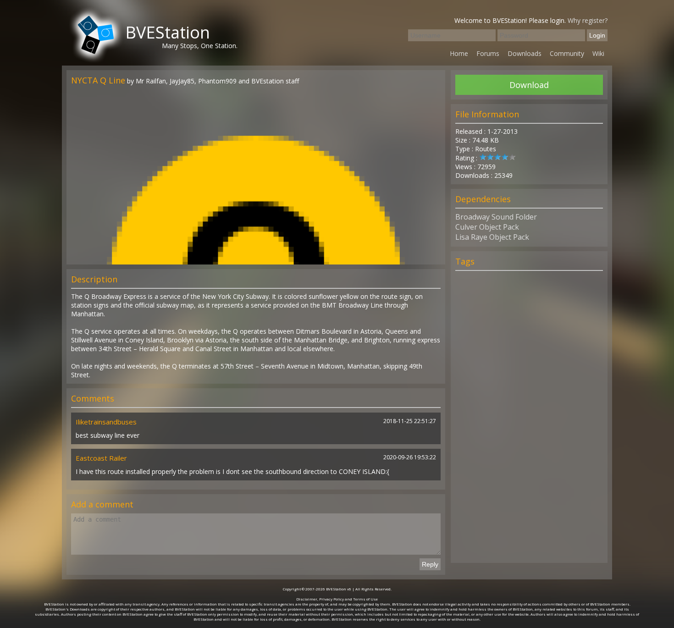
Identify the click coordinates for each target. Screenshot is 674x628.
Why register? (588, 20)
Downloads (524, 53)
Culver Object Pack (487, 227)
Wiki (598, 53)
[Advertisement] (529, 420)
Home (459, 53)
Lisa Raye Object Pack (492, 237)
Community (567, 53)
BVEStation (167, 32)
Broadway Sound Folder (496, 217)
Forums (487, 53)
